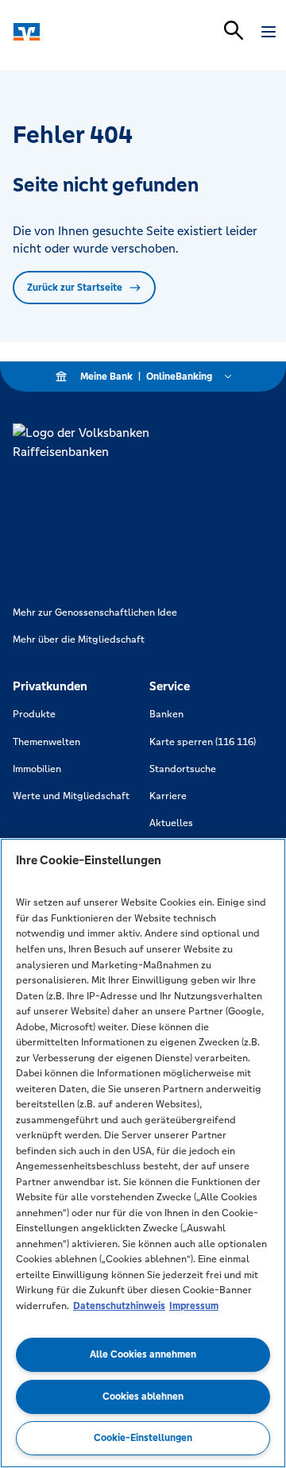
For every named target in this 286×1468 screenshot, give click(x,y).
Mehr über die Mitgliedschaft (79, 639)
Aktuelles (171, 823)
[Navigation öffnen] (268, 31)
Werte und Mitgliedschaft (71, 796)
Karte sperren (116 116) (202, 742)
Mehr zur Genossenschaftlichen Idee (95, 612)
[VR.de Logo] (81, 31)
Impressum (193, 1306)
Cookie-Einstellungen (143, 1437)
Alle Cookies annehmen (143, 1354)
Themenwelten (46, 742)
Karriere (168, 796)
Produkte (34, 714)
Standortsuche (182, 769)
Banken (166, 714)
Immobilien (37, 769)
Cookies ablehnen (143, 1396)
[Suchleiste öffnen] (233, 30)
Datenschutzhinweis (119, 1306)
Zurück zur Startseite (74, 287)
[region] (143, 1153)
